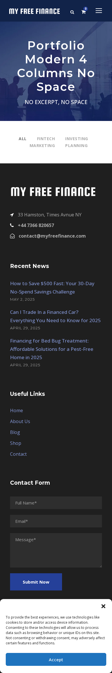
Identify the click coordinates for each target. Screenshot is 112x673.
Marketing (42, 145)
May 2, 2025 (22, 299)
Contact (18, 454)
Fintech (46, 138)
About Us (20, 421)
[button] (103, 606)
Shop (15, 443)
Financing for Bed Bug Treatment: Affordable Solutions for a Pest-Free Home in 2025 (51, 349)
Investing (76, 138)
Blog (15, 432)
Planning (76, 145)
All (23, 138)
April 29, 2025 (25, 328)
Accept (56, 659)
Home (16, 410)
